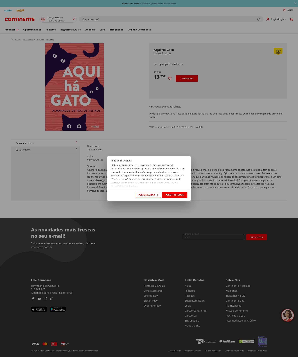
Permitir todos (174, 194)
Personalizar (146, 194)
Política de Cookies (127, 186)
